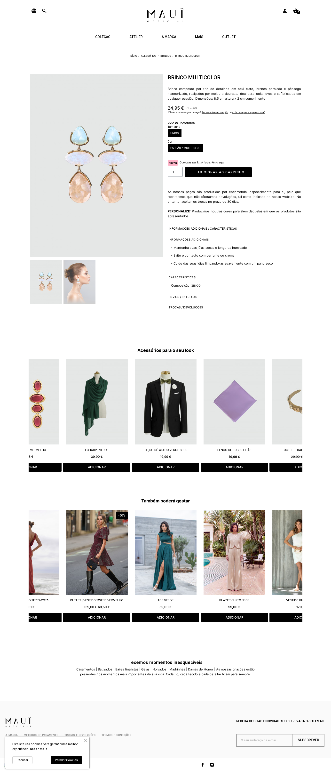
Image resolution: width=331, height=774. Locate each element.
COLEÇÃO (102, 37)
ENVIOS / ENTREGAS (183, 297)
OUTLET (229, 37)
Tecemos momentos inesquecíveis (165, 662)
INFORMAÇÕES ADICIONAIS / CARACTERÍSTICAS (203, 228)
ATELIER (136, 37)
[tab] (232, 228)
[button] (36, 165)
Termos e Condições (116, 735)
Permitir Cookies (66, 760)
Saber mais (38, 749)
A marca (12, 735)
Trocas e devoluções (79, 735)
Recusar (22, 760)
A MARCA (169, 37)
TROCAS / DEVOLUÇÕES (186, 307)
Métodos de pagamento (41, 735)
